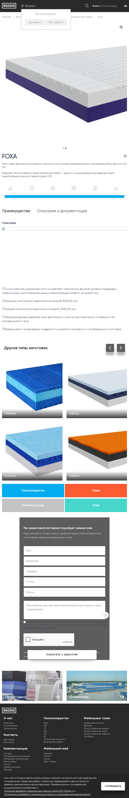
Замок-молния (12, 767)
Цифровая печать (94, 723)
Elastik (47, 756)
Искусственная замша (96, 728)
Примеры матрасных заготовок (74, 16)
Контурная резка (53, 741)
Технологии (10, 728)
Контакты (9, 742)
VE (45, 733)
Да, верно (34, 22)
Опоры (8, 753)
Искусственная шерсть (97, 733)
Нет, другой (56, 22)
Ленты (7, 764)
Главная (7, 16)
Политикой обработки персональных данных (79, 621)
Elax (46, 723)
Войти (96, 6)
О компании (10, 725)
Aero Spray (50, 761)
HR (45, 725)
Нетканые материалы (16, 758)
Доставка (9, 739)
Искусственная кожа (95, 731)
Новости (8, 723)
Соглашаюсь (113, 786)
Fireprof (48, 753)
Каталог (20, 16)
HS (45, 731)
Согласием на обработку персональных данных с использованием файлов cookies (47, 794)
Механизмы (10, 761)
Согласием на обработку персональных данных (65, 626)
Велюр (88, 725)
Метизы (8, 769)
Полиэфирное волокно (17, 756)
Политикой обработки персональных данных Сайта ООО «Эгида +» (39, 791)
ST (45, 728)
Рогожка (88, 736)
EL (45, 736)
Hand (47, 758)
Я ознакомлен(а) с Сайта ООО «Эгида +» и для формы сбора (66, 625)
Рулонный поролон (55, 739)
